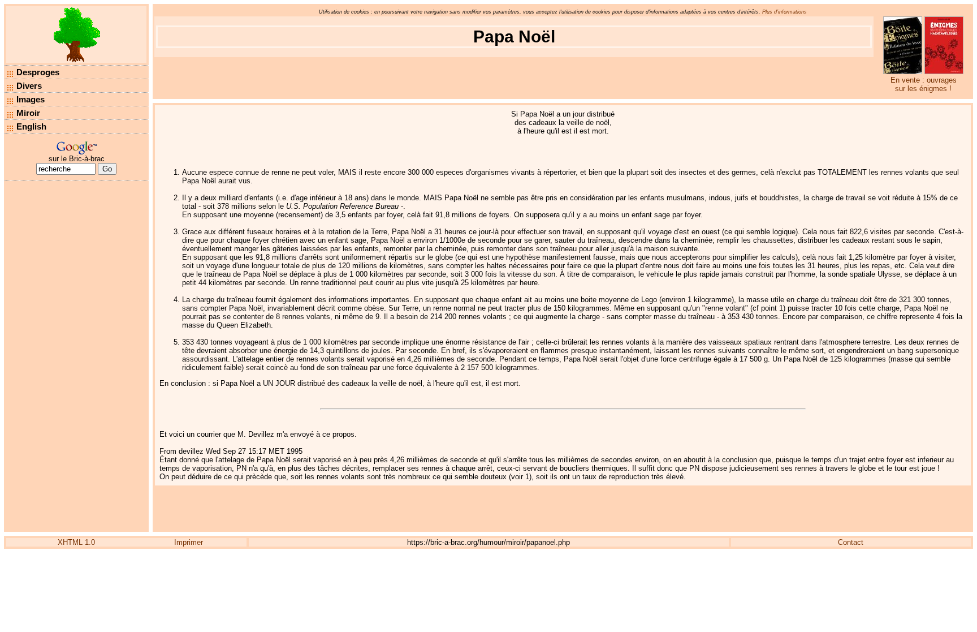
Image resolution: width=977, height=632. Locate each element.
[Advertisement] (76, 356)
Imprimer (188, 542)
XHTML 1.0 (76, 542)
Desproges (37, 72)
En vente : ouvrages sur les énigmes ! (923, 84)
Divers (29, 86)
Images (30, 99)
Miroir (28, 113)
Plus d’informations (784, 12)
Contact (850, 542)
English (31, 126)
